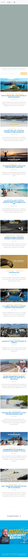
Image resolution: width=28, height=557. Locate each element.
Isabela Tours (10, 304)
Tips (18, 42)
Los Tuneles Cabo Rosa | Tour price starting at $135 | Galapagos (14, 307)
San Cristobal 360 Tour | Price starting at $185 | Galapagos (14, 131)
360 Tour (18, 26)
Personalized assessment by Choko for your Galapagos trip (14, 413)
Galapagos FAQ (14, 272)
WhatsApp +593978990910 (12, 555)
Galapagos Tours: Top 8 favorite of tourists (14, 342)
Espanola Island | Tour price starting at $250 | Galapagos (14, 238)
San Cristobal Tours (11, 26)
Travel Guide (10, 57)
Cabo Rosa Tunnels (18, 304)
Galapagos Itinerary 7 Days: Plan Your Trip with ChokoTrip (14, 166)
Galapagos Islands (12, 42)
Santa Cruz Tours (10, 11)
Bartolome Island (18, 11)
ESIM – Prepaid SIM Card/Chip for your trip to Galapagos (13, 487)
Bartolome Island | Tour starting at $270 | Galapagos (14, 96)
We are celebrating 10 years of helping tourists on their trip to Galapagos (14, 378)
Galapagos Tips (16, 374)
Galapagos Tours (16, 339)
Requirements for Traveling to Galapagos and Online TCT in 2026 (14, 450)
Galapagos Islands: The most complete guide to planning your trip (14, 202)
